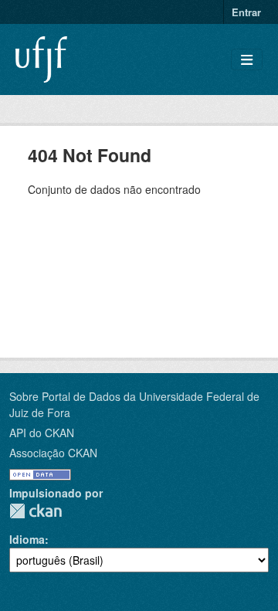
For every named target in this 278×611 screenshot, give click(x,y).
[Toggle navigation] (247, 60)
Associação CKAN (53, 452)
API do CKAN (41, 432)
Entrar (246, 12)
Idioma (27, 539)
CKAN (35, 511)
